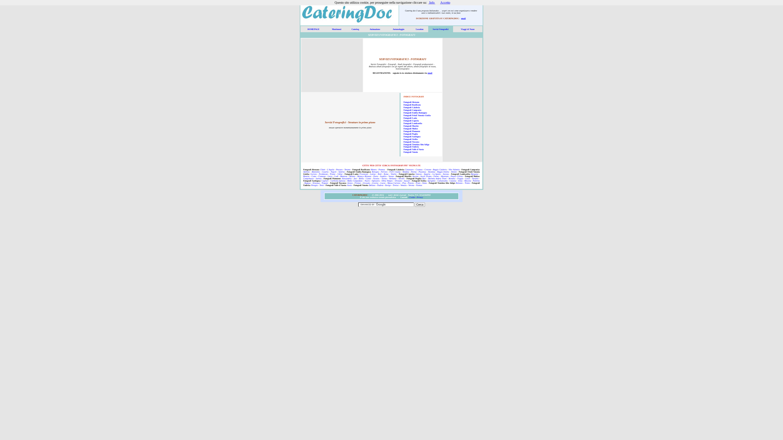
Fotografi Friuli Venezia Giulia (417, 115)
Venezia (403, 185)
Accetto (445, 2)
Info (431, 2)
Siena (424, 183)
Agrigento (431, 181)
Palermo (476, 181)
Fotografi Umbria (411, 147)
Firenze (358, 183)
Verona (411, 185)
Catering (355, 29)
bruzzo (416, 102)
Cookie (412, 197)
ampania (417, 110)
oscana (416, 142)
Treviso (396, 185)
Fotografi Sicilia (411, 139)
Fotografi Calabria (412, 107)
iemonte (416, 131)
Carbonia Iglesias (338, 181)
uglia (415, 134)
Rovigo (388, 185)
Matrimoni (336, 29)
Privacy (420, 197)
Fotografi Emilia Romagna (415, 113)
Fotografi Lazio (410, 118)
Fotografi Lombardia (413, 123)
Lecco (330, 176)
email (463, 18)
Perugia (314, 185)
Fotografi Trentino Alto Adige (416, 144)
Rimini (454, 172)
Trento (467, 183)
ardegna (416, 136)
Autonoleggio (398, 29)
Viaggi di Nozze (467, 29)
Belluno (372, 185)
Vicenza (419, 185)
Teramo (347, 169)
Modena (406, 172)
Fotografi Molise (411, 129)
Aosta (349, 185)
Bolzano (459, 183)
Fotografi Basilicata (412, 105)
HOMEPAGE (313, 29)
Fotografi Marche (411, 126)
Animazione (375, 29)
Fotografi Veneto (411, 152)
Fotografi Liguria (411, 121)
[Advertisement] (332, 66)
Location (420, 29)
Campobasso (308, 178)
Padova (380, 185)
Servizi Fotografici (441, 29)
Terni (322, 185)
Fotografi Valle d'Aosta (414, 149)
